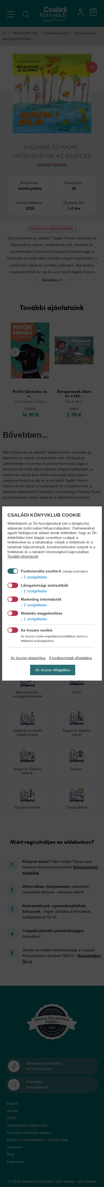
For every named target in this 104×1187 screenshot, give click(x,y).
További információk (22, 556)
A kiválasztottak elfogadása (70, 658)
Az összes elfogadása (52, 670)
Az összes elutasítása (28, 658)
